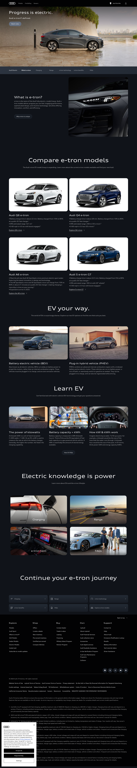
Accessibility (66, 691)
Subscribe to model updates (18, 651)
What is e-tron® (14, 634)
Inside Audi (12, 648)
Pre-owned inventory (39, 638)
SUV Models (13, 638)
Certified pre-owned (39, 641)
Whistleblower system (67, 687)
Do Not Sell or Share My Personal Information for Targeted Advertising (99, 683)
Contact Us (107, 628)
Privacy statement (68, 683)
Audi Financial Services (87, 634)
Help (105, 631)
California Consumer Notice (18, 691)
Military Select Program (64, 641)
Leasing (59, 634)
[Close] (34, 725)
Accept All (19, 750)
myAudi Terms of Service (32, 683)
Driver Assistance (109, 651)
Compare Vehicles (38, 644)
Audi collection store (87, 638)
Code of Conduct (81, 687)
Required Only (18, 755)
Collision (83, 660)
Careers (49, 691)
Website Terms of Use (16, 683)
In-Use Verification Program (89, 651)
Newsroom (57, 691)
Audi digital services (86, 644)
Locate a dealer (38, 631)
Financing (60, 638)
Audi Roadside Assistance (88, 648)
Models (11, 628)
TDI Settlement (53, 687)
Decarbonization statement (37, 691)
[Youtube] (120, 670)
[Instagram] (115, 670)
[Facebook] (105, 670)
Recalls (106, 641)
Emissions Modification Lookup (114, 638)
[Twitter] (110, 670)
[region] (18, 744)
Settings (19, 760)
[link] (38, 510)
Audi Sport (12, 631)
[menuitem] (26, 70)
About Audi (107, 634)
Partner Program (62, 644)
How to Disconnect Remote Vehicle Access (101, 687)
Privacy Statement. (25, 739)
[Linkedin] (126, 670)
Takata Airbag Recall (40, 687)
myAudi (82, 628)
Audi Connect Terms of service (51, 683)
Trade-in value (61, 631)
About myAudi (85, 631)
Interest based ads (26, 687)
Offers (35, 628)
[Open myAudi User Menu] (126, 3)
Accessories (84, 641)
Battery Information (110, 644)
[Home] (12, 3)
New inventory (37, 634)
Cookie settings (14, 687)
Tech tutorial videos (110, 648)
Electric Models (14, 644)
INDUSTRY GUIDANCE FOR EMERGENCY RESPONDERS (89, 691)
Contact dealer (61, 628)
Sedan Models (13, 641)
